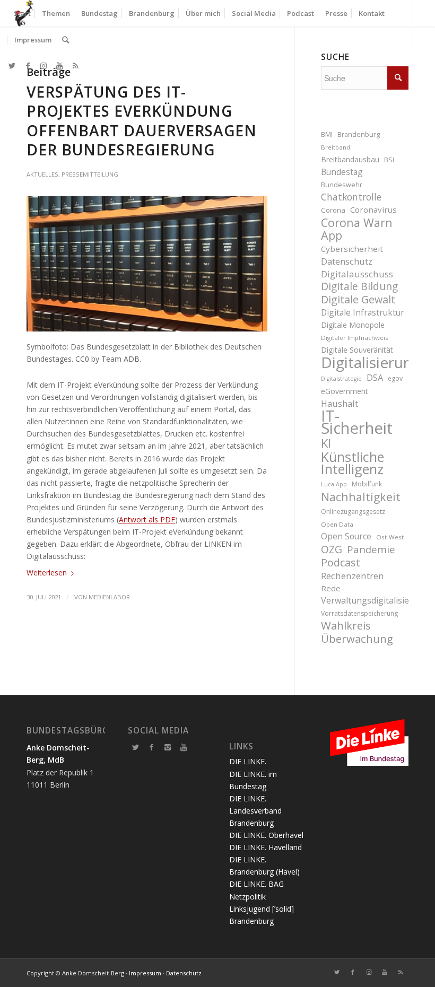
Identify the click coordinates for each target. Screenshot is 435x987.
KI (326, 443)
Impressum (145, 973)
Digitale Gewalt (358, 299)
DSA (375, 377)
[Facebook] (152, 747)
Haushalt (339, 403)
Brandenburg (358, 134)
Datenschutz (346, 261)
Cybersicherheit (352, 248)
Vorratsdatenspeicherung (359, 613)
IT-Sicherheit (357, 422)
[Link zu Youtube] (59, 66)
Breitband (335, 147)
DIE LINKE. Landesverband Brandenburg (255, 810)
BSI (389, 159)
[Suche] (65, 40)
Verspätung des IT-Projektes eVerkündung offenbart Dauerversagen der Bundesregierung (142, 121)
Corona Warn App (357, 228)
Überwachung (357, 639)
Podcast (340, 562)
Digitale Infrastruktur (362, 312)
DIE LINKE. (247, 761)
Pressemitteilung (90, 174)
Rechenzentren (352, 576)
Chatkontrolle (351, 197)
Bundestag (342, 172)
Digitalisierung (364, 362)
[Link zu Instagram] (43, 66)
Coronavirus (373, 209)
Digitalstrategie (341, 378)
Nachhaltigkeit (361, 497)
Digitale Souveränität (357, 350)
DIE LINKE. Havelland (265, 847)
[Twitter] (136, 747)
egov (395, 378)
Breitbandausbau (350, 159)
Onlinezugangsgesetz (353, 511)
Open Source (346, 536)
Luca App (334, 484)
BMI (327, 134)
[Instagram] (168, 747)
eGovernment (344, 391)
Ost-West (390, 537)
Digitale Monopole (353, 325)
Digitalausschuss (357, 274)
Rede (331, 588)
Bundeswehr (341, 184)
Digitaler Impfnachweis (354, 338)
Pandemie (371, 549)
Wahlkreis (346, 625)
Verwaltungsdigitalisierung (364, 600)
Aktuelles (42, 174)
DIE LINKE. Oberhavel (266, 835)
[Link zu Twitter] (12, 66)
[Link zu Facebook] (28, 66)
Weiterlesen (47, 572)
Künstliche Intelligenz (352, 463)
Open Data (337, 524)
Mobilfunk (367, 483)
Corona (333, 210)
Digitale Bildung (359, 287)
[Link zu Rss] (75, 66)
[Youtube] (184, 747)
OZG (331, 550)
